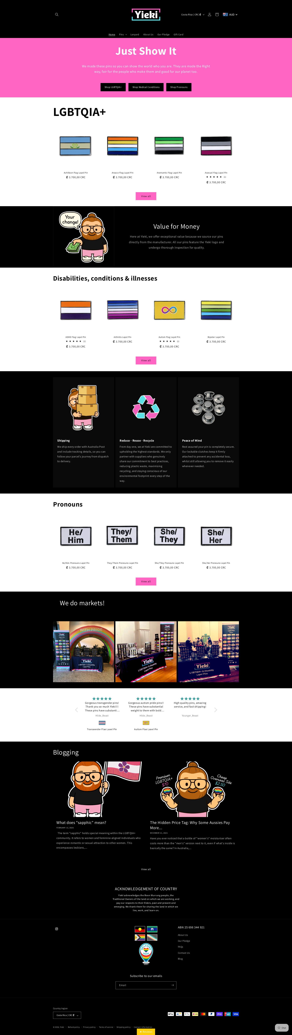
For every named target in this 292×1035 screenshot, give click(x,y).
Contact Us (184, 952)
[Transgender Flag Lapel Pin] (190, 723)
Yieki (62, 1027)
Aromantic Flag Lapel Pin (169, 172)
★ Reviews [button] (146, 1031)
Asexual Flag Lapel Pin (216, 172)
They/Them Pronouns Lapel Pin (122, 563)
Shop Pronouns (178, 87)
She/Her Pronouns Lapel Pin (216, 563)
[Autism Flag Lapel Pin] (102, 723)
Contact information (143, 1027)
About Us (183, 935)
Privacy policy (89, 1027)
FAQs (180, 946)
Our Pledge (184, 941)
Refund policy (74, 1027)
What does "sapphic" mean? (81, 822)
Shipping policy (124, 1027)
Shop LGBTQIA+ (113, 87)
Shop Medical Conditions (146, 87)
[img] (102, 698)
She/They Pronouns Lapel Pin (169, 563)
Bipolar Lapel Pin (216, 337)
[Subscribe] (172, 985)
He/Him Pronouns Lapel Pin (76, 563)
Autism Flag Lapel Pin (169, 337)
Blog (180, 958)
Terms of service (106, 1027)
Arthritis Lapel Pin (122, 337)
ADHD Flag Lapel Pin (76, 337)
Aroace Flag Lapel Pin (122, 172)
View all (146, 196)
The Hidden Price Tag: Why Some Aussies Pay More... (190, 825)
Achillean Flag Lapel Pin (76, 172)
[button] (56, 14)
